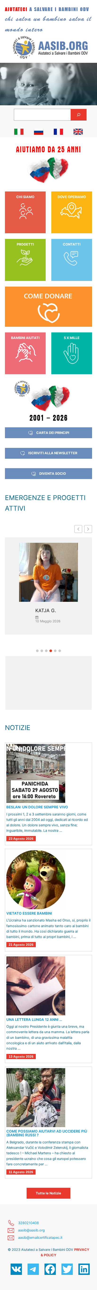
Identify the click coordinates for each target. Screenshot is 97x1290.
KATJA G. (45, 610)
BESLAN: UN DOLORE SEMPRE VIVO (37, 807)
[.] (19, 131)
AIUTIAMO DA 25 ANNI (48, 149)
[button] (88, 529)
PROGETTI (25, 244)
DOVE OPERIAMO (72, 197)
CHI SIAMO (25, 197)
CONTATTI (72, 244)
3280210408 (28, 1223)
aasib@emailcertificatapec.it (40, 1237)
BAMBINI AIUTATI (25, 338)
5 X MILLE (72, 338)
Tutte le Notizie (48, 1193)
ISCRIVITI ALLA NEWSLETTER (52, 453)
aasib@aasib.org (31, 1230)
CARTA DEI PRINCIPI (52, 433)
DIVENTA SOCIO (52, 473)
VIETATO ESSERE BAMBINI (29, 913)
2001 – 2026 (48, 417)
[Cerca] (78, 114)
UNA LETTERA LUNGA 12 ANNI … (34, 1019)
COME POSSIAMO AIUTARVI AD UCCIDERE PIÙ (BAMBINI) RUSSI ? (46, 1133)
